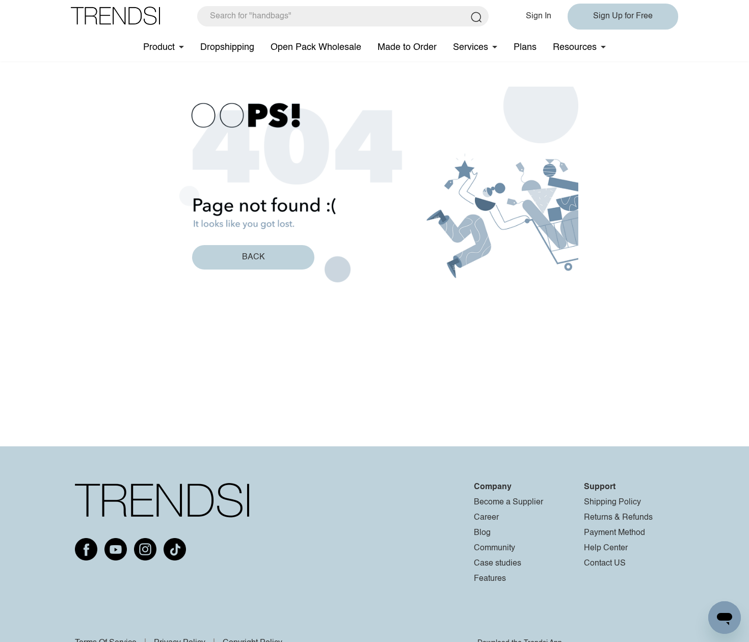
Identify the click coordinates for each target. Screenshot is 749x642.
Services (470, 47)
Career (486, 518)
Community (494, 548)
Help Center (606, 548)
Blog (482, 533)
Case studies (497, 563)
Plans (525, 47)
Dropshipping (227, 47)
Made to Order (407, 47)
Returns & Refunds (618, 518)
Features (490, 579)
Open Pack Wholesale (316, 47)
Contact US (605, 563)
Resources (575, 47)
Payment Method (614, 533)
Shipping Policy (612, 502)
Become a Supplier (508, 502)
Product (159, 47)
